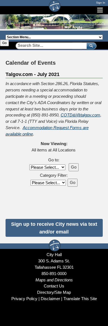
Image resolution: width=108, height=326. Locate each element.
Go (4, 43)
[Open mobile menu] (100, 10)
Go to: (53, 159)
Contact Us (54, 286)
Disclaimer (50, 298)
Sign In (100, 2)
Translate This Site (80, 298)
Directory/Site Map (54, 292)
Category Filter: (54, 175)
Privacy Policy (24, 298)
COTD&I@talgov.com (80, 115)
